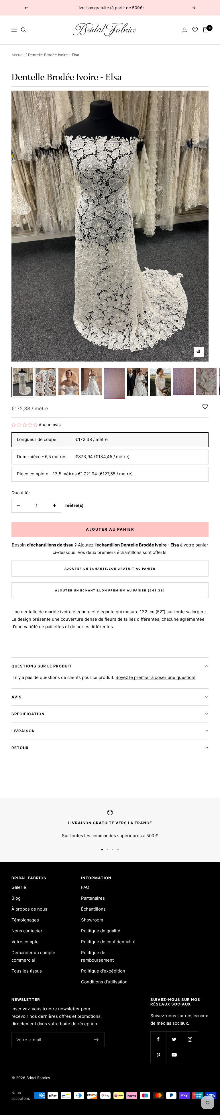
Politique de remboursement (97, 956)
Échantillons (93, 909)
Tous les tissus (26, 971)
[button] (25, 424)
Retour (20, 747)
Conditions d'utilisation (104, 982)
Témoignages (25, 920)
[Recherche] (23, 29)
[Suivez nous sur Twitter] (174, 1039)
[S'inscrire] (96, 1040)
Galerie (18, 887)
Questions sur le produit (41, 666)
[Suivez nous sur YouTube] (174, 1055)
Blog (16, 898)
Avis (16, 697)
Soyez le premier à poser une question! (155, 677)
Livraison (23, 731)
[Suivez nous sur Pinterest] (158, 1055)
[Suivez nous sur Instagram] (190, 1039)
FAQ (85, 887)
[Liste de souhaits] (195, 29)
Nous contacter (26, 931)
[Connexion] (184, 30)
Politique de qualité (100, 931)
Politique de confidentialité (108, 941)
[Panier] (206, 29)
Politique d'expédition (103, 971)
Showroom (92, 920)
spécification (28, 714)
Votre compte (25, 941)
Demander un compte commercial (33, 956)
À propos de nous (29, 909)
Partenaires (93, 898)
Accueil (17, 54)
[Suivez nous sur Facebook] (158, 1039)
